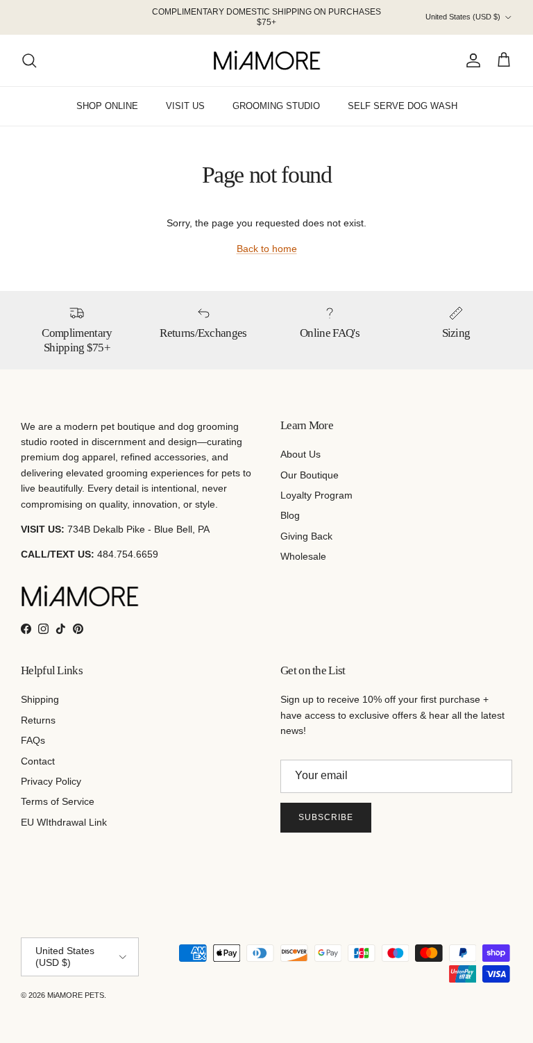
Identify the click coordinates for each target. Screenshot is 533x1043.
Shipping (40, 699)
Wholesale (303, 556)
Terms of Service (57, 801)
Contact (38, 761)
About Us (300, 454)
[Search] (29, 60)
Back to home (267, 248)
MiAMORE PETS (75, 995)
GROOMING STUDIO (276, 106)
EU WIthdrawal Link (64, 822)
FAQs (33, 740)
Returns (38, 720)
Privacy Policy (51, 781)
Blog (290, 515)
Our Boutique (309, 475)
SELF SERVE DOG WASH (402, 106)
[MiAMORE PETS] (267, 60)
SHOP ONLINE (107, 106)
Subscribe (325, 817)
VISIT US (185, 106)
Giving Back (306, 536)
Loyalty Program (316, 495)
